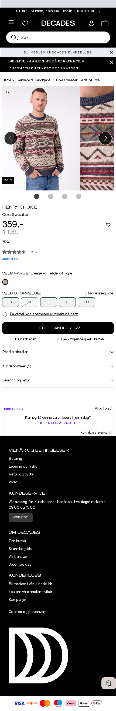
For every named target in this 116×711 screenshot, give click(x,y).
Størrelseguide (99, 293)
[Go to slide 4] (79, 197)
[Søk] (15, 37)
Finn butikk (17, 541)
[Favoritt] (108, 225)
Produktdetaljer (15, 352)
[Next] (105, 138)
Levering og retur (16, 380)
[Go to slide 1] (37, 197)
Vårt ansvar (18, 557)
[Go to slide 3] (65, 197)
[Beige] (5, 282)
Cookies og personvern (28, 612)
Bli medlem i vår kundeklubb (30, 584)
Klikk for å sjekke (58, 423)
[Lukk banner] (111, 52)
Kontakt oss (20, 517)
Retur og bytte (21, 474)
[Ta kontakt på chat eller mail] (108, 683)
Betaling (15, 459)
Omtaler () (10, 258)
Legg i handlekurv (58, 328)
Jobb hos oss (20, 564)
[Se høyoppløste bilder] (41, 138)
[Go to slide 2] (51, 197)
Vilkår (13, 482)
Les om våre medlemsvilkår (31, 592)
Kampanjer (17, 600)
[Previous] (10, 138)
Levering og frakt (23, 466)
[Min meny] (25, 23)
